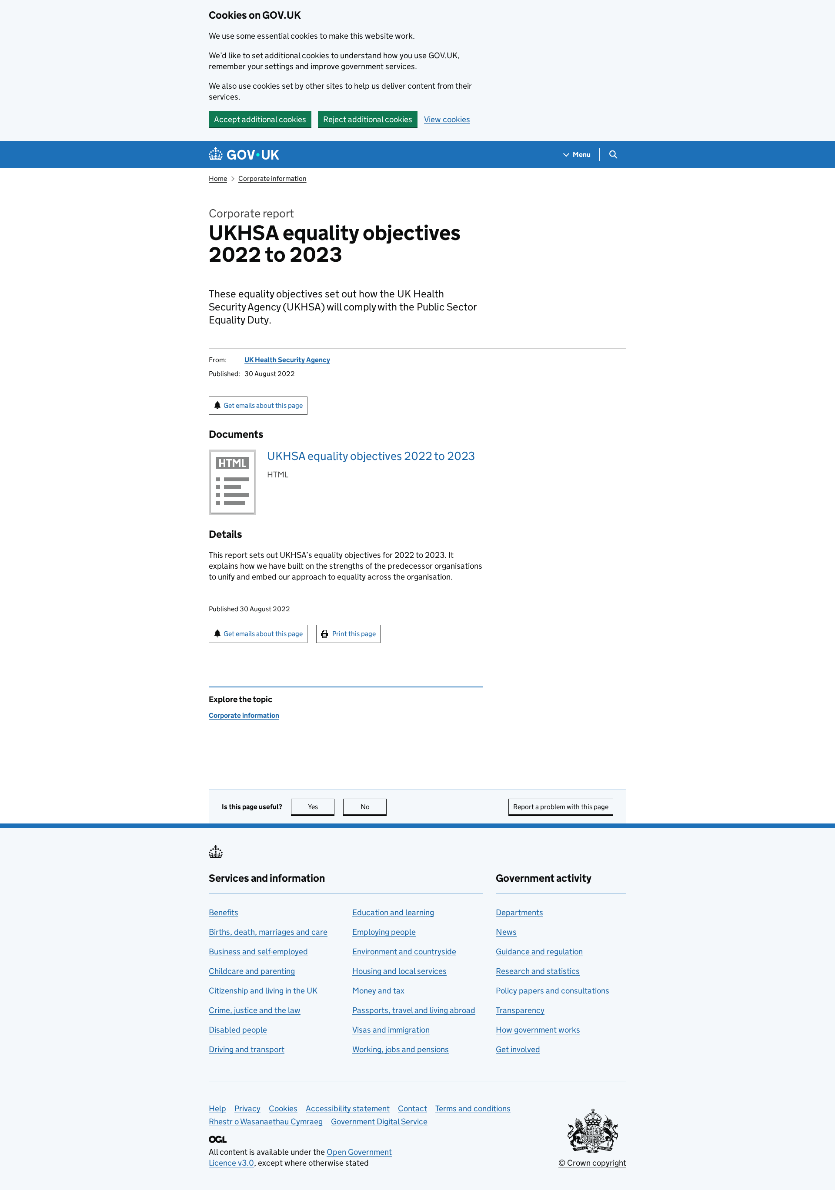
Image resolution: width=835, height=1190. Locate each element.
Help (217, 1108)
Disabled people (238, 1030)
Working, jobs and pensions (400, 1049)
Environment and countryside (404, 952)
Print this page (354, 634)
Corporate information (272, 178)
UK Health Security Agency (287, 360)
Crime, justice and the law (255, 1010)
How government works (538, 1030)
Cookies (283, 1108)
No (374, 807)
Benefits (223, 912)
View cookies (447, 119)
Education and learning (393, 912)
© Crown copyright (592, 1163)
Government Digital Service (379, 1122)
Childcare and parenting (252, 971)
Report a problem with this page (560, 807)
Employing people (384, 932)
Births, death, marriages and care (268, 932)
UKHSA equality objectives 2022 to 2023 (371, 456)
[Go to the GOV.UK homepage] (244, 155)
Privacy (247, 1108)
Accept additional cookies (260, 119)
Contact (412, 1108)
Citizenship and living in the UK (263, 991)
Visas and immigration (391, 1030)
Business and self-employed (258, 952)
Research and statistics (538, 971)
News (506, 932)
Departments (519, 912)
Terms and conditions (473, 1108)
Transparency (520, 1010)
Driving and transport (246, 1049)
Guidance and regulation (539, 952)
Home (218, 178)
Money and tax (378, 991)
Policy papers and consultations (552, 991)
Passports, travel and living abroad (413, 1010)
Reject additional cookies (367, 119)
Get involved (518, 1049)
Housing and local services (399, 971)
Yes (321, 807)
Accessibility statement (348, 1108)
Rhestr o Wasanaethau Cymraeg (266, 1122)
